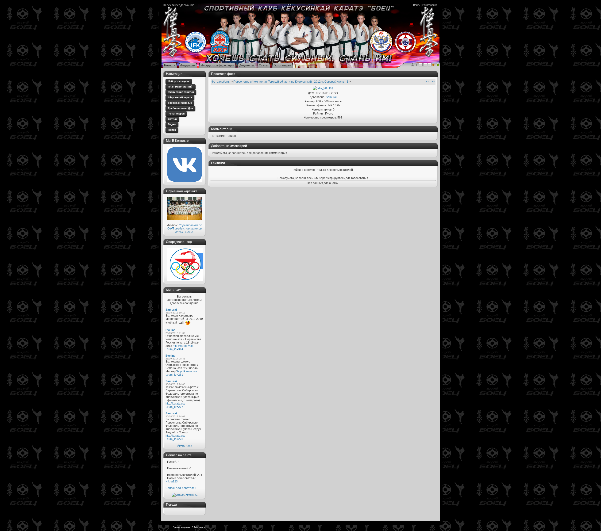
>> (433, 81)
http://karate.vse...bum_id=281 (182, 373)
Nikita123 (172, 481)
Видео (172, 124)
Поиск (172, 129)
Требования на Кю (180, 102)
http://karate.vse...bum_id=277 (176, 405)
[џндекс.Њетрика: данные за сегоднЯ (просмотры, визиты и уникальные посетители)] (184, 495)
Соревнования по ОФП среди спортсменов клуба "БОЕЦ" (184, 228)
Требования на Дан (180, 108)
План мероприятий (180, 86)
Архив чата (184, 445)
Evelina (170, 330)
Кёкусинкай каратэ (180, 97)
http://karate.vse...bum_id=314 (179, 347)
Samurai (171, 309)
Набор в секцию (178, 81)
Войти (416, 5)
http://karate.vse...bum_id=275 (176, 437)
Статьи (172, 119)
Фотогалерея (176, 113)
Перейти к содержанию (178, 5)
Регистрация (429, 5)
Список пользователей (181, 488)
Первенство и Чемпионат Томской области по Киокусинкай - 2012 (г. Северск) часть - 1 (290, 81)
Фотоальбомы (221, 81)
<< (427, 81)
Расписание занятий (181, 92)
